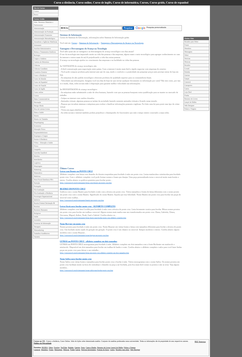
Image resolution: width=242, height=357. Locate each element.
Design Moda (38, 106)
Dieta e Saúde (39, 112)
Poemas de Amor (103, 350)
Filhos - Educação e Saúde (43, 143)
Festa (83, 348)
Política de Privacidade (42, 343)
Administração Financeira (43, 35)
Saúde (36, 217)
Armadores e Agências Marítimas (45, 42)
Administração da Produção (43, 32)
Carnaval (187, 82)
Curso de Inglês (39, 89)
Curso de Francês (40, 86)
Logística (37, 163)
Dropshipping (39, 122)
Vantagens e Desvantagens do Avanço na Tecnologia (122, 43)
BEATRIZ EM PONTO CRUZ (72, 189)
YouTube (64, 348)
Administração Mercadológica (44, 38)
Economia (37, 126)
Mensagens (188, 52)
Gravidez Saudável (40, 153)
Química (37, 200)
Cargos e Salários (40, 59)
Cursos (36, 11)
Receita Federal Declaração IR (44, 203)
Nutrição (37, 183)
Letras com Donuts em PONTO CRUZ (76, 171)
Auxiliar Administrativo (42, 49)
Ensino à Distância (40, 139)
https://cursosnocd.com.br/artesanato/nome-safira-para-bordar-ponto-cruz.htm (86, 270)
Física (36, 146)
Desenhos (187, 48)
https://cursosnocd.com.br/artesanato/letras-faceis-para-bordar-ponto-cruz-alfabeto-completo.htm (93, 218)
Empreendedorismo (40, 133)
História (37, 156)
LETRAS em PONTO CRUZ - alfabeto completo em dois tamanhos (88, 241)
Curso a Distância (40, 75)
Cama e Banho (91, 348)
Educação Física (39, 129)
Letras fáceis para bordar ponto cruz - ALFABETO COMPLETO (88, 206)
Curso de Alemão (40, 79)
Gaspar (186, 79)
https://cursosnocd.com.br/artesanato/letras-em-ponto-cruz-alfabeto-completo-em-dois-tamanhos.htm (94, 253)
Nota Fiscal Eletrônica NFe (43, 180)
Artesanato (37, 45)
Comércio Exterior (40, 72)
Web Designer (189, 105)
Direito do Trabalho (41, 119)
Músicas (66, 350)
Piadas (186, 95)
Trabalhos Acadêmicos (42, 233)
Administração (39, 28)
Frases (186, 45)
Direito (36, 116)
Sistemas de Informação (42, 223)
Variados (37, 237)
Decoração (37, 102)
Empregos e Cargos (41, 136)
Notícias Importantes (88, 350)
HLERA (45, 348)
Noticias (187, 58)
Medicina (37, 176)
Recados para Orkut (191, 42)
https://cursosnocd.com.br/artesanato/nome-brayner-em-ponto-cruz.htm (84, 235)
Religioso (37, 213)
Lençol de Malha (190, 102)
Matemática (38, 173)
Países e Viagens (190, 109)
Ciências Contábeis (40, 69)
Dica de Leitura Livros (42, 109)
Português (37, 186)
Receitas (37, 207)
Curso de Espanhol (40, 82)
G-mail (186, 69)
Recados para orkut (122, 350)
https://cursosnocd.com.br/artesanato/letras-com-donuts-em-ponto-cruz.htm (86, 183)
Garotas (187, 75)
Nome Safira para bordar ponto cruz (76, 259)
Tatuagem (37, 227)
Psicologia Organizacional (43, 196)
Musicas (187, 62)
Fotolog (57, 348)
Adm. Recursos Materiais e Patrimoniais (43, 23)
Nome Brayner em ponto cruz (72, 224)
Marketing (37, 170)
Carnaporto (188, 85)
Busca (36, 15)
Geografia (37, 149)
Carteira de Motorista (41, 62)
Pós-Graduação (39, 190)
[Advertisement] (124, 14)
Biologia (37, 55)
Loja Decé (188, 92)
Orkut (186, 55)
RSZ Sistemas (200, 342)
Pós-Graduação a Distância (43, 193)
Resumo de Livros (191, 99)
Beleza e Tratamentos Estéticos (45, 52)
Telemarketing (39, 230)
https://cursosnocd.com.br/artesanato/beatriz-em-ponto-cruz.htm (82, 200)
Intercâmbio (38, 159)
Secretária (37, 220)
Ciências (37, 65)
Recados (187, 65)
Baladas (187, 72)
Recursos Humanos (40, 210)
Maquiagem (38, 166)
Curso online (38, 92)
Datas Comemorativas (41, 99)
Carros (186, 89)
